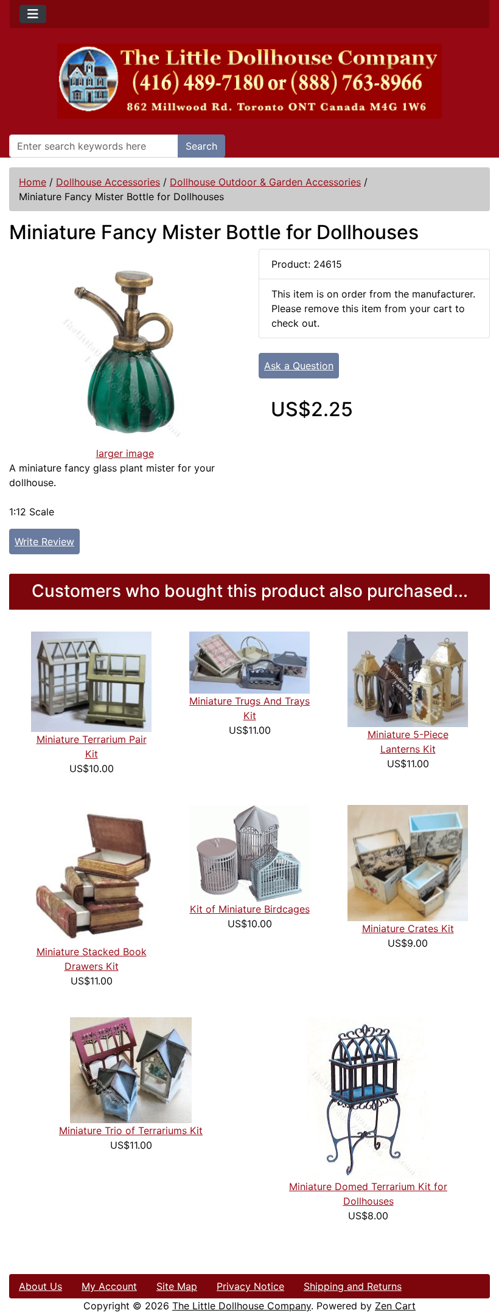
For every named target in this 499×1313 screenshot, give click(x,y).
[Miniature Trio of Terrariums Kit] (131, 1069)
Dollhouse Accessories (108, 182)
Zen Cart (395, 1306)
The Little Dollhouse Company (241, 1306)
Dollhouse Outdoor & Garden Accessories (265, 182)
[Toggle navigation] (32, 14)
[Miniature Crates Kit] (407, 862)
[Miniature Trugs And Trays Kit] (249, 661)
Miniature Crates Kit (408, 928)
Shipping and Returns (353, 1286)
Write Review (44, 541)
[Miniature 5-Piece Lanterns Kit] (407, 678)
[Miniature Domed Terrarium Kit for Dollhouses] (368, 1097)
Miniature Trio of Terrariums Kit (131, 1130)
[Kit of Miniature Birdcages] (249, 852)
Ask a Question (298, 366)
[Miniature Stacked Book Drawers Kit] (91, 874)
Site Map (176, 1286)
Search (201, 146)
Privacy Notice (250, 1286)
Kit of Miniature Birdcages (250, 909)
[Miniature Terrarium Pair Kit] (91, 681)
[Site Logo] (249, 81)
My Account (109, 1286)
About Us (40, 1286)
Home (32, 182)
